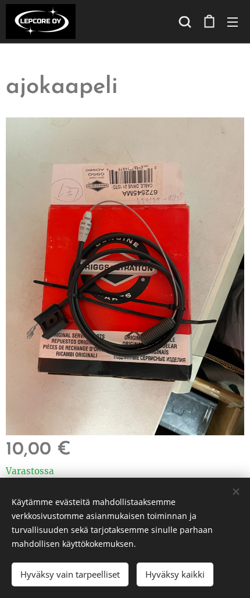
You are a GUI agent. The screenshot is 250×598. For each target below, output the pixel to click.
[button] (185, 21)
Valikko (232, 21)
